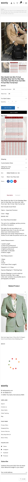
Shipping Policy (5, 428)
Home (2, 9)
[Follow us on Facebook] (8, 181)
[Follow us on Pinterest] (15, 181)
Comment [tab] (17, 195)
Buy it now (14, 112)
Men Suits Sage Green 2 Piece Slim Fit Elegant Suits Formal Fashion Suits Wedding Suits (13, 338)
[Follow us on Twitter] (11, 181)
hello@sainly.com (7, 390)
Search (3, 404)
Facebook (5, 452)
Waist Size (3, 93)
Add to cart (8, 107)
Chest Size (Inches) (6, 89)
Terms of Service (5, 431)
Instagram (5, 449)
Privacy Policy (4, 425)
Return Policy (4, 437)
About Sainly (4, 410)
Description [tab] (10, 195)
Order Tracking (5, 413)
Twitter (5, 446)
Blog (2, 416)
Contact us (4, 407)
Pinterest (5, 456)
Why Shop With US (6, 434)
